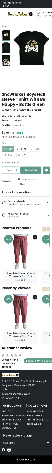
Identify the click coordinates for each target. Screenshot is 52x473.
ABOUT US (7, 411)
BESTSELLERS (33, 423)
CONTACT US (9, 427)
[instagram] (9, 450)
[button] (3, 14)
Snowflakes (18, 125)
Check (23, 184)
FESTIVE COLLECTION (38, 419)
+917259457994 (10, 398)
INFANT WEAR (34, 415)
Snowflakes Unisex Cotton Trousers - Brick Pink (20, 275)
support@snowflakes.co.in (16, 394)
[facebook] (3, 450)
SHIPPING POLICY (11, 419)
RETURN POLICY (11, 423)
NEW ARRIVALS (34, 411)
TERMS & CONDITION (14, 415)
